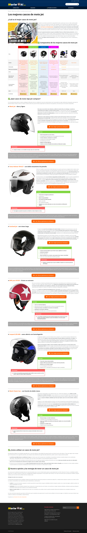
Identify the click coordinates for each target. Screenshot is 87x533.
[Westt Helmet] (73, 54)
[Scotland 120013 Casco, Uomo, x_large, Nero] (43, 54)
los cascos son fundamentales (47, 27)
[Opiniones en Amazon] (23, 67)
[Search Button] (78, 4)
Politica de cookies (76, 531)
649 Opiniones (53, 69)
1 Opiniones (64, 69)
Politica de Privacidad (67, 531)
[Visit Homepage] (17, 4)
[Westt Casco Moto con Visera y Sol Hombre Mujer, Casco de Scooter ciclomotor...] (23, 54)
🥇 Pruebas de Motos (51, 7)
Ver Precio (24, 93)
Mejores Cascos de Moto (16, 11)
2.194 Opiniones (23, 69)
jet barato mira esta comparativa (19, 497)
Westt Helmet (73, 62)
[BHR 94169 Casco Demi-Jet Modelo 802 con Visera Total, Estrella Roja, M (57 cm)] (53, 54)
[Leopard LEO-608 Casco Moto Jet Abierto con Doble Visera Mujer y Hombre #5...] (63, 54)
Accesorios (70, 7)
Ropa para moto (19, 524)
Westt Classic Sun (15, 391)
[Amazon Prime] (23, 71)
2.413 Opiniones (33, 69)
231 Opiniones (43, 69)
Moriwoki (9, 11)
